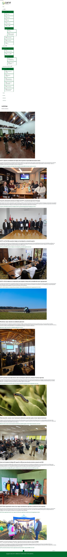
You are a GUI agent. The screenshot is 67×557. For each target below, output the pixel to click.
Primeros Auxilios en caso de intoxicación (9, 90)
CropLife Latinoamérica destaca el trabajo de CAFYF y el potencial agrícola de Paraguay (20, 200)
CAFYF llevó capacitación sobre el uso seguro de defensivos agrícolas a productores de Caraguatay (22, 506)
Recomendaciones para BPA (9, 72)
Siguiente (54, 550)
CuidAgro (8, 20)
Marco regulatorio (9, 40)
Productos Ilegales (9, 37)
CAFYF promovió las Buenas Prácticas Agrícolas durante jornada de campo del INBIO (19, 542)
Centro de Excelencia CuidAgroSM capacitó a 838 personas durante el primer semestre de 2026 (21, 462)
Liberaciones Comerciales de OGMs (11, 59)
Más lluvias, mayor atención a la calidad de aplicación (12, 321)
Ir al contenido (1, 0)
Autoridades (8, 17)
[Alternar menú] (8, 12)
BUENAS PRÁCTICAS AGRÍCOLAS (7, 66)
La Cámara (8, 14)
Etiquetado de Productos (8, 76)
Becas (7, 43)
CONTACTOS (4, 100)
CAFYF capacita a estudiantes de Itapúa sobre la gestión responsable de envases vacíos (20, 160)
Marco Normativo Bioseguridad (11, 63)
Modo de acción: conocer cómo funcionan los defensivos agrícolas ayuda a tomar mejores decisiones (23, 418)
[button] (4, 9)
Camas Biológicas (9, 86)
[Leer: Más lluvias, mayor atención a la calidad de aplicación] (23, 319)
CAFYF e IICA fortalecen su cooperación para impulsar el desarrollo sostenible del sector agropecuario (23, 281)
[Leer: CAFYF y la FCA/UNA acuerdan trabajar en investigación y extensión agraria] (23, 238)
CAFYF (3, 9)
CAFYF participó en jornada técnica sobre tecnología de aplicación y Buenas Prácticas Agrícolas (22, 377)
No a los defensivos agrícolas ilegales (9, 83)
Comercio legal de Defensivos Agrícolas (11, 34)
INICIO (3, 6)
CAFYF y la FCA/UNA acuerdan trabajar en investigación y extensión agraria (17, 241)
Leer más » (18, 166)
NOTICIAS (4, 95)
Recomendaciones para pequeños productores (9, 79)
